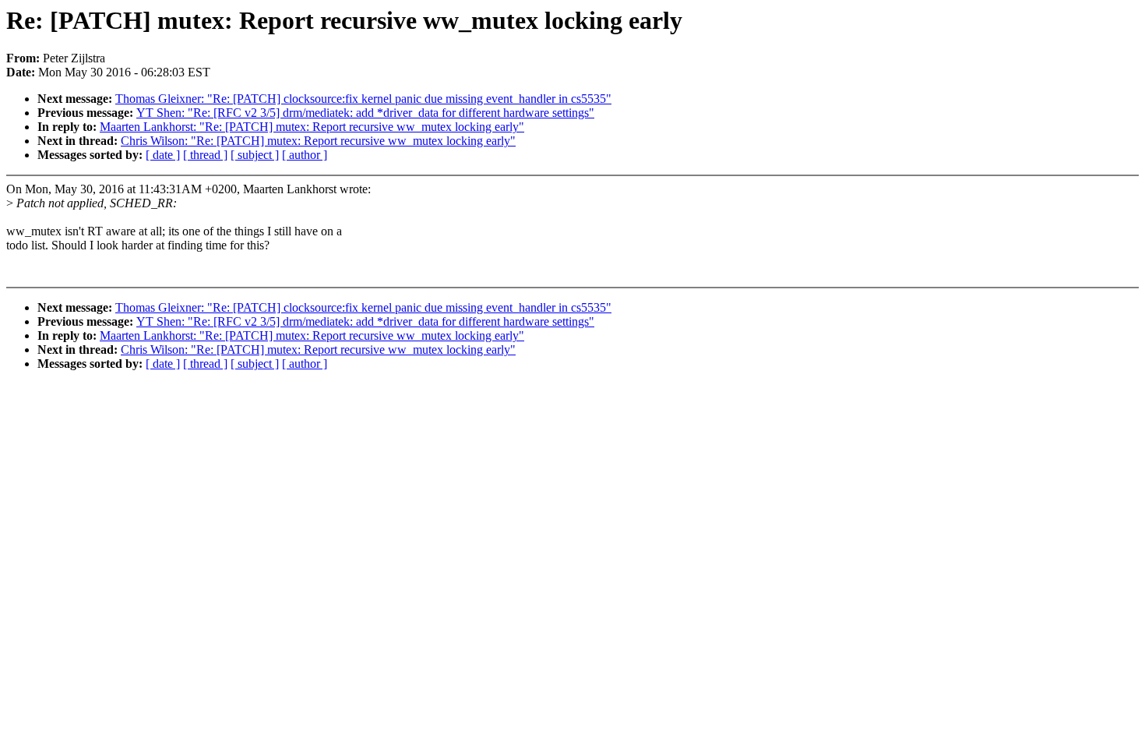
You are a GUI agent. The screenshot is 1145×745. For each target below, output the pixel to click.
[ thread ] (205, 154)
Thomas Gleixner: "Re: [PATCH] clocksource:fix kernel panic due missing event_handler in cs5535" (363, 98)
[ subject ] (255, 154)
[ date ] (163, 154)
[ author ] (304, 154)
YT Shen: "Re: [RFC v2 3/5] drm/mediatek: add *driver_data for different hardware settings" (365, 112)
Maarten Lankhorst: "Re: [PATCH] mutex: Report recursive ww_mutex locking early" (312, 126)
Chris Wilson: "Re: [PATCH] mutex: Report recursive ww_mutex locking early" (318, 140)
